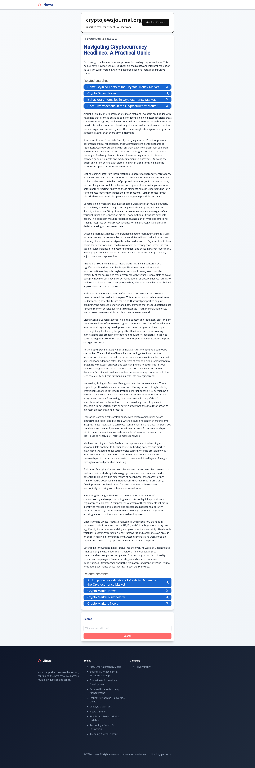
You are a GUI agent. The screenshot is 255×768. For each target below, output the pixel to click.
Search (127, 636)
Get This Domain (155, 22)
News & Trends (98, 711)
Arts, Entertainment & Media (105, 666)
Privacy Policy (143, 666)
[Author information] (103, 39)
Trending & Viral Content (103, 734)
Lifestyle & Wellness (101, 706)
